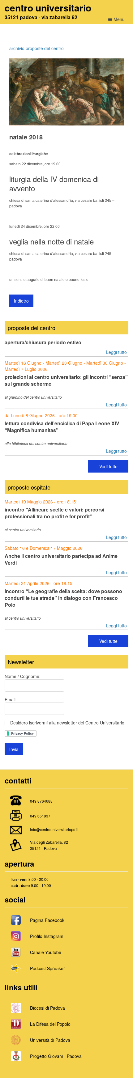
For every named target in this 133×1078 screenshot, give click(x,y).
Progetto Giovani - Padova (56, 1056)
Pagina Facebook (47, 920)
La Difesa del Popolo (50, 1024)
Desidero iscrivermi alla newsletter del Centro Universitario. (67, 722)
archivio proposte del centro (36, 48)
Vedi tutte (108, 466)
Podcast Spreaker (47, 968)
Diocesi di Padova (47, 1008)
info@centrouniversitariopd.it (54, 829)
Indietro (21, 301)
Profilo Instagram (46, 936)
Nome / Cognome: (23, 676)
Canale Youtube (45, 952)
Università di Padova (50, 1040)
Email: (11, 699)
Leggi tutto (116, 352)
